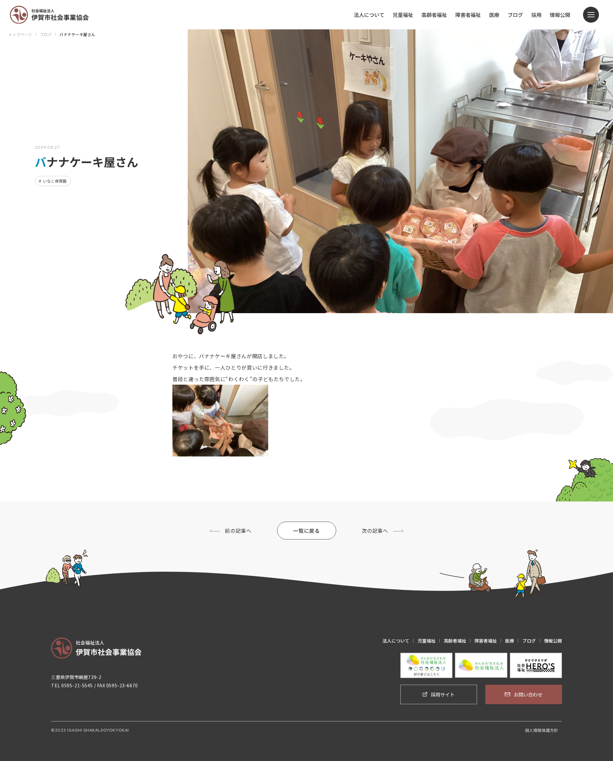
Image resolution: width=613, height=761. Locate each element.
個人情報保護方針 (541, 730)
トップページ (20, 34)
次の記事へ (375, 530)
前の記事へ (238, 530)
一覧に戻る (306, 530)
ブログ (46, 34)
